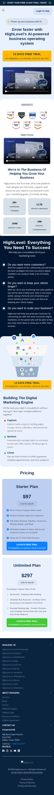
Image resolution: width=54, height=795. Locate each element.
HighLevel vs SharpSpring (13, 676)
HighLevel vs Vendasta (12, 672)
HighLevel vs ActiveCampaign (15, 649)
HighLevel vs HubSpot (11, 653)
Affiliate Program (9, 709)
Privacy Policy (27, 779)
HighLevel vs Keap (10, 661)
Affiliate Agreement (11, 720)
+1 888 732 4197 (18, 744)
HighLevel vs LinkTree (11, 665)
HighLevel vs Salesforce (12, 688)
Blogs (4, 701)
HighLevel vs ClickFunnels (13, 657)
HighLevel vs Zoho (10, 684)
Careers (5, 697)
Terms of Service (27, 783)
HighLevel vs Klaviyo (11, 680)
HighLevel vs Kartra (10, 669)
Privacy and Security (27, 786)
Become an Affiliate (11, 716)
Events (5, 705)
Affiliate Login (8, 713)
